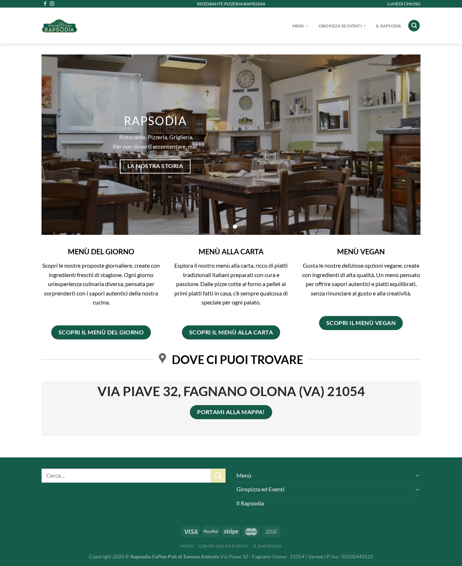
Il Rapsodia (388, 25)
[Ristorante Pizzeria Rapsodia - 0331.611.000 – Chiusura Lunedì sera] (98, 26)
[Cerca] (414, 26)
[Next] (403, 145)
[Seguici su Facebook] (45, 3)
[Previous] (58, 145)
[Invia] (218, 476)
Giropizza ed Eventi (340, 25)
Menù (298, 25)
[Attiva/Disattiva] (417, 475)
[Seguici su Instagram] (52, 3)
